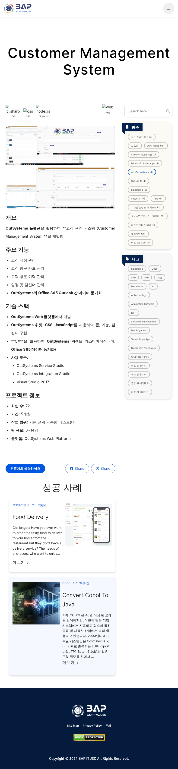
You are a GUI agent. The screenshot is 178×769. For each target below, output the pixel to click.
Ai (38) (135, 145)
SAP (133, 277)
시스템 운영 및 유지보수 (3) (145, 207)
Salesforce (137, 268)
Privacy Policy (92, 725)
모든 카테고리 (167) (141, 137)
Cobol (155, 268)
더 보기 (19, 562)
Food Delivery (30, 517)
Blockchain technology (143, 348)
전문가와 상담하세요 (25, 468)
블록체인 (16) (138, 233)
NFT (133, 312)
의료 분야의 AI (138, 365)
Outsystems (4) (144, 172)
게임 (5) (158, 198)
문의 (108, 725)
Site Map (73, 725)
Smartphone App (140, 339)
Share (79, 468)
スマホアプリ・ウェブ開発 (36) (147, 216)
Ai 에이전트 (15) (156, 145)
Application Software (142, 304)
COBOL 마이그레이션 (75, 583)
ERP (146, 277)
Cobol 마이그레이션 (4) (143, 154)
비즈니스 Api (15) (140, 242)
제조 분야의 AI (138, 374)
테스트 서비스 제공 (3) (143, 225)
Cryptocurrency (140, 356)
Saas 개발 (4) (138, 181)
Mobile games (138, 330)
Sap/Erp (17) (138, 198)
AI (153, 286)
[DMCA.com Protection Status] (89, 737)
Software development (144, 321)
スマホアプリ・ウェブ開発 (29, 505)
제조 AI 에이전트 (140, 392)
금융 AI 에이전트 (140, 383)
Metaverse (137, 286)
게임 (159, 277)
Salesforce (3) (139, 189)
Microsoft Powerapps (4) (145, 163)
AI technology (139, 295)
